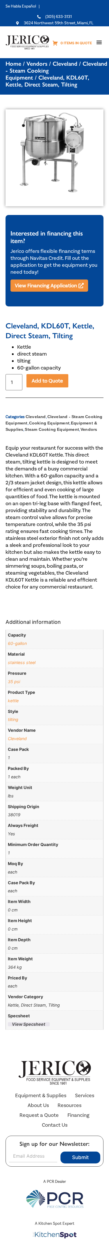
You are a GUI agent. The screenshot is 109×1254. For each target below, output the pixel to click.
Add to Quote (47, 381)
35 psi (14, 681)
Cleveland (65, 63)
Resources (69, 1105)
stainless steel (21, 662)
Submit (80, 1157)
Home (13, 63)
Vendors (36, 63)
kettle (13, 700)
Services (84, 1095)
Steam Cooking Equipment (52, 429)
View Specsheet (28, 1024)
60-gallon (17, 643)
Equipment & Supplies (40, 1095)
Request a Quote (39, 1115)
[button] (99, 42)
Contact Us (54, 1125)
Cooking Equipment (49, 423)
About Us (38, 1105)
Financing (78, 1115)
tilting (13, 719)
